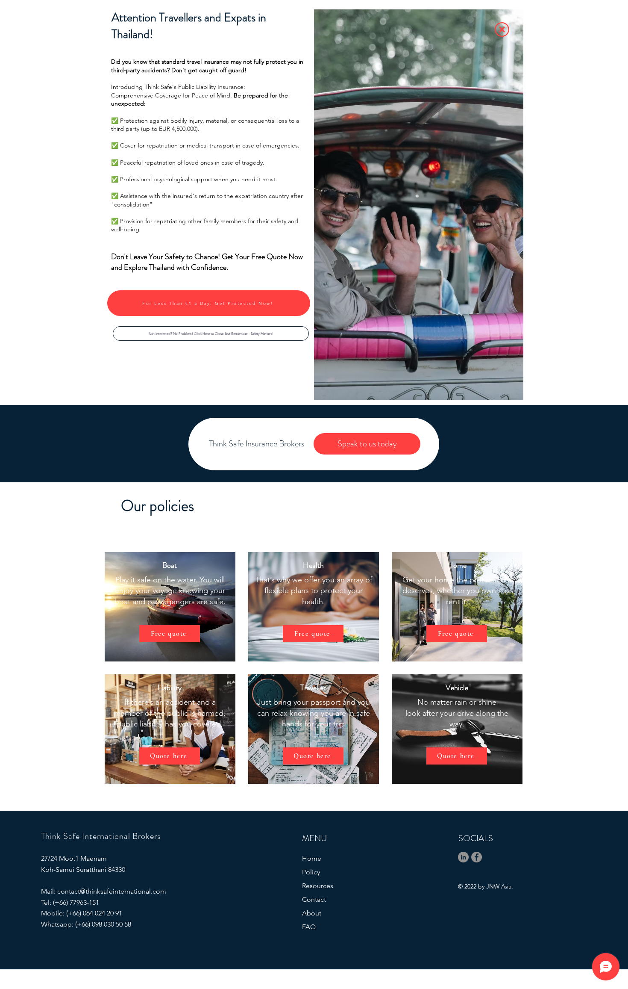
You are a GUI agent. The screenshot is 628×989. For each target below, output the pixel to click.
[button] (211, 333)
